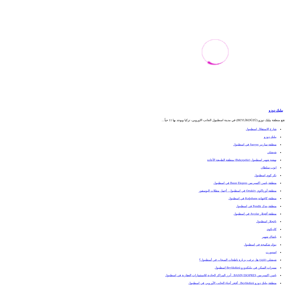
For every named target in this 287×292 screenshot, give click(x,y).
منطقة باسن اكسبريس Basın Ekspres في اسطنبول (245, 183)
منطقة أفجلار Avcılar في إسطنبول (255, 213)
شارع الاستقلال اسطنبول (261, 129)
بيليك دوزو (276, 110)
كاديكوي (272, 229)
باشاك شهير (269, 236)
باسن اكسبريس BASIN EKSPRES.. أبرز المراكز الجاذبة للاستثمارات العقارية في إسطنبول (221, 275)
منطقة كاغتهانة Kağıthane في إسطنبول (252, 198)
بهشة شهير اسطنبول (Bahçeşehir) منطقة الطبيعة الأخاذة (242, 160)
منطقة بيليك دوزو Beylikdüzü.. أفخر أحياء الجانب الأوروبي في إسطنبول (232, 283)
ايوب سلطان (269, 167)
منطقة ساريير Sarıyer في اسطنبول (255, 144)
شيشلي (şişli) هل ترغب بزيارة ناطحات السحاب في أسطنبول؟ (238, 260)
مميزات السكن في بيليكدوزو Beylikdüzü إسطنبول (246, 267)
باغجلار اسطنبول (266, 221)
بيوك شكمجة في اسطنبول (260, 244)
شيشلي (272, 152)
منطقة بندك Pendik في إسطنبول (256, 206)
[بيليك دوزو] (215, 52)
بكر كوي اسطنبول (265, 175)
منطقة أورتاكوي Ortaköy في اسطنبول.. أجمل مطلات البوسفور (238, 190)
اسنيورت (271, 252)
